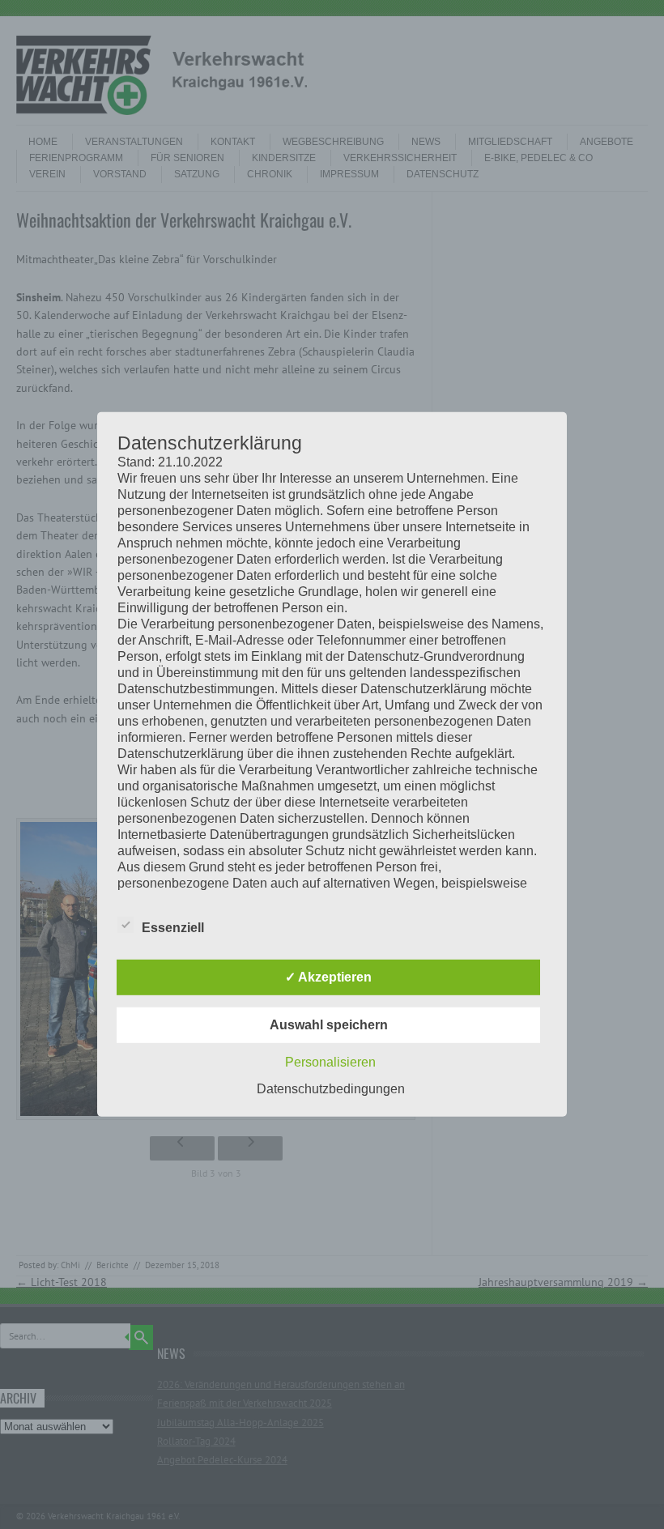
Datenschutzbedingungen (331, 1089)
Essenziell (173, 928)
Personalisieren (330, 1062)
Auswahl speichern (329, 1025)
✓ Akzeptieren (328, 977)
